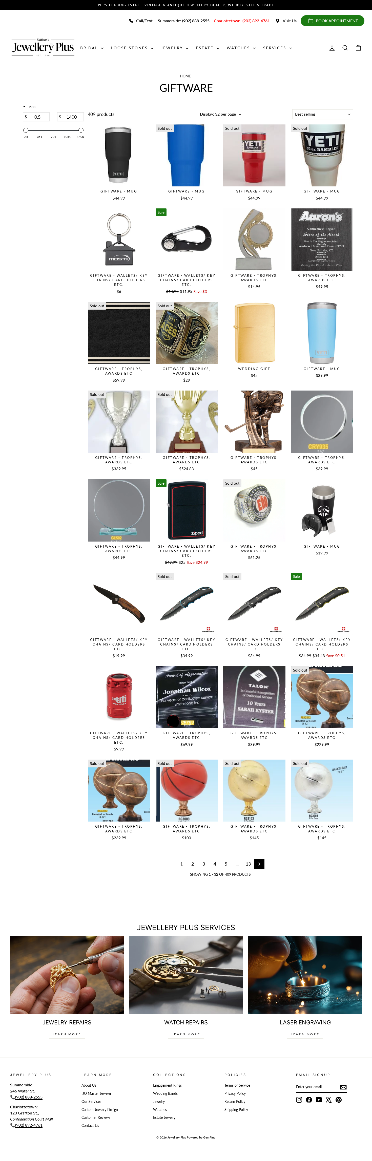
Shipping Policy (236, 1110)
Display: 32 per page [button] (218, 114)
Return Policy (234, 1102)
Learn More (67, 1034)
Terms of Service (237, 1085)
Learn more (305, 1034)
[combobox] (322, 114)
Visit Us (290, 20)
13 (248, 864)
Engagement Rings (167, 1085)
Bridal (90, 48)
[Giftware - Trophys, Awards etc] (254, 239)
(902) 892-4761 (29, 1125)
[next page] (259, 864)
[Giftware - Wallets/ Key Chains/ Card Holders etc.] (119, 239)
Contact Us (90, 1126)
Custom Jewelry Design (99, 1110)
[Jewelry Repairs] (67, 975)
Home (185, 76)
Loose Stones (130, 48)
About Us (88, 1085)
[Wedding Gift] (254, 333)
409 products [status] (101, 114)
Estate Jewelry (164, 1117)
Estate (205, 48)
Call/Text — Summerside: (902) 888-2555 (173, 20)
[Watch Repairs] (186, 975)
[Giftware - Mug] (119, 155)
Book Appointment (337, 20)
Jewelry (172, 48)
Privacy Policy (235, 1093)
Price (32, 107)
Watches (239, 48)
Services (275, 48)
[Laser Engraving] (305, 975)
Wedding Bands (165, 1093)
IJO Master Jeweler (96, 1093)
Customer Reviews (95, 1117)
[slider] (25, 130)
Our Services (91, 1102)
